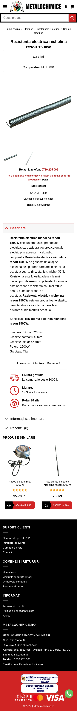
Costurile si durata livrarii (17, 576)
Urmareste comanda (15, 581)
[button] (5, 6)
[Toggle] (6, 228)
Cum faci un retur (13, 547)
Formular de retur (13, 586)
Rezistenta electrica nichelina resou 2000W (57, 483)
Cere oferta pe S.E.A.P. (16, 538)
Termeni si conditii (13, 606)
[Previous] (9, 112)
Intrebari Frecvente (14, 542)
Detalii (45, 179)
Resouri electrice (44, 198)
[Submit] (72, 17)
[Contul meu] (66, 6)
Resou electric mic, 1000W (20, 483)
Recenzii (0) (19, 428)
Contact (7, 552)
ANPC (6, 615)
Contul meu (9, 571)
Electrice (28, 29)
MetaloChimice (42, 204)
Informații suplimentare (27, 419)
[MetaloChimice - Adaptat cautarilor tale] (35, 6)
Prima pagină (13, 29)
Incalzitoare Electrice (48, 29)
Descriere (18, 228)
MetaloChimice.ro (44, 705)
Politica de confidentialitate (18, 610)
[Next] (68, 112)
